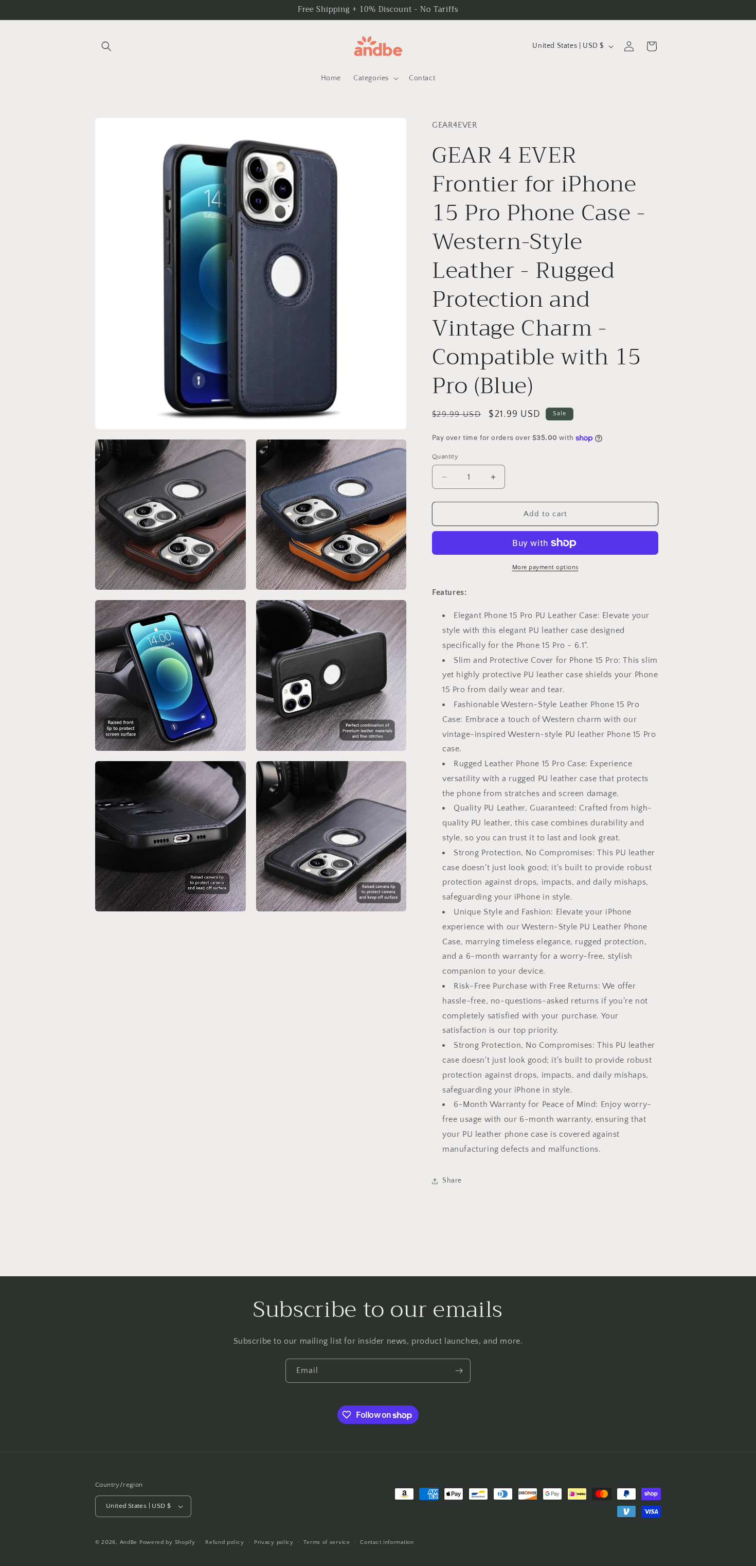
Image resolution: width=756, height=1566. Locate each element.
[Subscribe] (458, 1371)
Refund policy (224, 1542)
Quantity (445, 456)
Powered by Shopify (167, 1542)
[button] (106, 46)
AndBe (129, 1542)
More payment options (545, 567)
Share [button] (452, 1180)
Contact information (386, 1542)
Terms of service (326, 1542)
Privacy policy (274, 1542)
